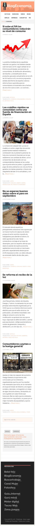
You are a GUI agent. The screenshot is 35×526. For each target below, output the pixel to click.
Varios (12, 181)
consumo (28, 99)
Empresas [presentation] (16, 431)
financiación (6, 184)
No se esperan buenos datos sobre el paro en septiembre (15, 193)
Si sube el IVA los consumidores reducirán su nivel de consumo (16, 28)
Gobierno (24, 335)
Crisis (29, 266)
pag (12, 184)
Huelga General (21, 412)
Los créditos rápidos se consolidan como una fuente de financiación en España (17, 111)
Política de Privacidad (11, 521)
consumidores (21, 99)
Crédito (18, 183)
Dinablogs (19, 519)
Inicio (3, 21)
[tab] (6, 431)
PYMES (28, 412)
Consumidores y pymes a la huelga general (17, 345)
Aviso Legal (26, 519)
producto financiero (19, 184)
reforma (5, 337)
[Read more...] (7, 90)
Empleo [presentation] (7, 431)
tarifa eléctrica (13, 337)
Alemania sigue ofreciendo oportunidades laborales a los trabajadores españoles (15, 436)
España (23, 183)
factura (18, 335)
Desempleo (6, 268)
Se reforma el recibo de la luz (17, 275)
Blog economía (17, 5)
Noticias (12, 97)
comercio (13, 99)
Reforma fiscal (9, 100)
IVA (3, 100)
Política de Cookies (24, 521)
